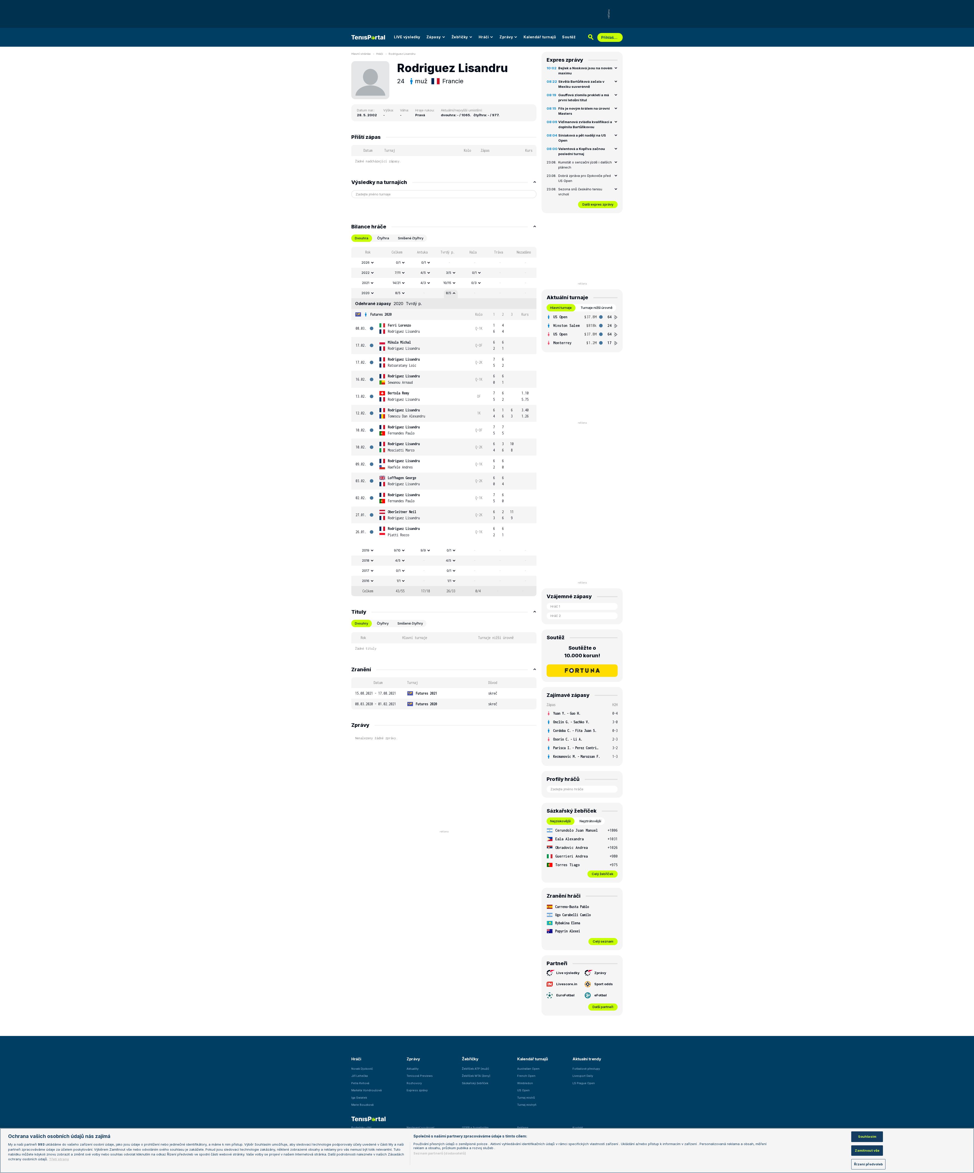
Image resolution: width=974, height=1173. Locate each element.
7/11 (398, 273)
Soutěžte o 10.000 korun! (582, 652)
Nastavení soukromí (420, 1127)
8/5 (398, 293)
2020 (365, 293)
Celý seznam (603, 941)
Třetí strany (59, 1159)
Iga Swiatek (359, 1097)
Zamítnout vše (867, 1150)
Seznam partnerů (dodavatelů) (439, 1153)
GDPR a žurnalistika (475, 1127)
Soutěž (569, 37)
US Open (523, 1090)
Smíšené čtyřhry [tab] (410, 238)
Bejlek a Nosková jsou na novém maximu (585, 70)
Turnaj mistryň (526, 1105)
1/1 (399, 581)
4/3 (423, 283)
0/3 (474, 283)
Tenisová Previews (420, 1076)
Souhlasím (867, 1136)
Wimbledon (525, 1083)
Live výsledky (568, 973)
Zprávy (506, 37)
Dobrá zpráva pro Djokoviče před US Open (584, 178)
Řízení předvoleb (868, 1164)
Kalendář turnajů (540, 37)
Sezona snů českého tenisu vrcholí (580, 191)
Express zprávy (417, 1090)
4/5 (423, 273)
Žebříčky (459, 37)
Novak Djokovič (362, 1068)
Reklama (522, 1127)
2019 (365, 550)
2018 (365, 560)
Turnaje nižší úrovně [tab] (597, 308)
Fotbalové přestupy (586, 1068)
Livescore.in (566, 984)
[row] (443, 263)
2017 (365, 570)
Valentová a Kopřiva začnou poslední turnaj (581, 151)
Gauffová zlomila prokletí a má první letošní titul (583, 97)
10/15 (447, 283)
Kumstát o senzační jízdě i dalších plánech (585, 164)
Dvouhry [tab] (361, 623)
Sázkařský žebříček (475, 1083)
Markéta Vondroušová (366, 1090)
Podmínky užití (361, 1127)
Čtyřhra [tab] (383, 238)
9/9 (423, 550)
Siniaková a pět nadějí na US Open (582, 137)
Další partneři (603, 1007)
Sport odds (603, 984)
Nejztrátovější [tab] (590, 821)
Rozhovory (414, 1083)
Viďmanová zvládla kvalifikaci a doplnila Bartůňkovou (585, 124)
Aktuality (413, 1068)
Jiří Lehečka (359, 1076)
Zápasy (433, 37)
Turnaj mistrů (526, 1097)
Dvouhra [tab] (361, 238)
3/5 (448, 273)
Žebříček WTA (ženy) (476, 1076)
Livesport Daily (582, 1076)
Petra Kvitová (360, 1083)
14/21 (397, 283)
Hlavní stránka (361, 54)
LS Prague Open (583, 1083)
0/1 (398, 262)
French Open (526, 1076)
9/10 (397, 550)
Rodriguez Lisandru (402, 54)
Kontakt (577, 1127)
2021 (365, 283)
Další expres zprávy (597, 204)
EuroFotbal (565, 995)
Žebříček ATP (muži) (475, 1068)
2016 (365, 581)
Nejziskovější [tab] (560, 821)
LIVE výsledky (407, 37)
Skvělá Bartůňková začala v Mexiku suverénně (581, 84)
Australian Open (528, 1068)
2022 (365, 273)
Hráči (484, 37)
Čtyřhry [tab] (383, 623)
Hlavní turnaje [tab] (561, 308)
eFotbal (600, 995)
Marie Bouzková (362, 1105)
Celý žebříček (602, 874)
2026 (365, 262)
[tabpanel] (443, 421)
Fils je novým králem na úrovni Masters (584, 110)
